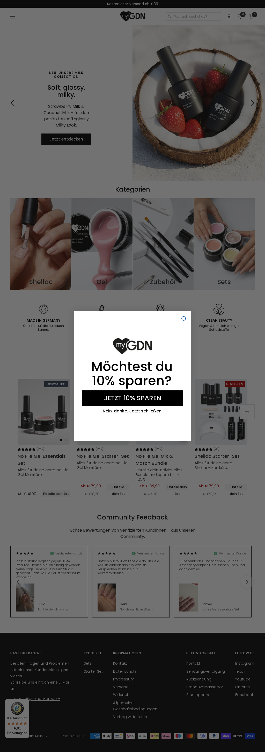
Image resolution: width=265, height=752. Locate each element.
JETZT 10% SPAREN (132, 398)
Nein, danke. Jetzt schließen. (133, 411)
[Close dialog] (184, 318)
